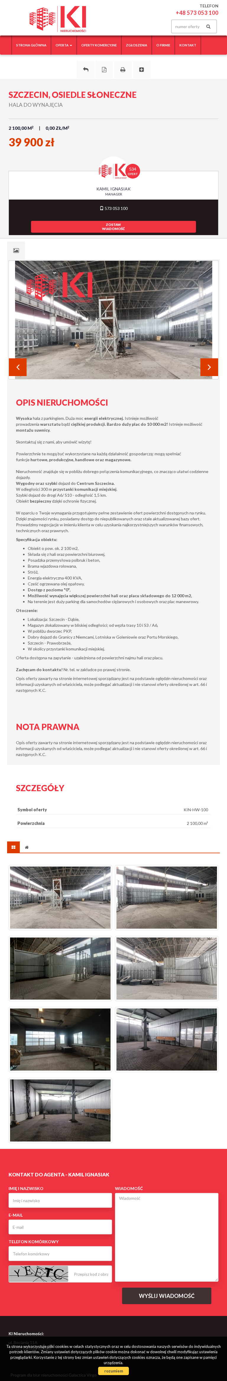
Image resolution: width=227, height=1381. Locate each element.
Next (209, 367)
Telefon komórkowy (34, 1241)
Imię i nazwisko (26, 1188)
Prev (18, 367)
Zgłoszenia (136, 45)
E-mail (16, 1215)
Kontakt (187, 45)
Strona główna (31, 45)
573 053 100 (116, 208)
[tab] (16, 250)
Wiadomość (129, 1188)
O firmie (163, 45)
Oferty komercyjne (99, 45)
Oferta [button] (62, 45)
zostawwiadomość (113, 227)
